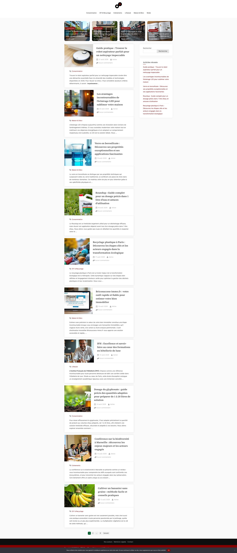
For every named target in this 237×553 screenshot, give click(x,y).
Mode (149, 13)
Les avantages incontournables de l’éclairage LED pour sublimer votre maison (156, 79)
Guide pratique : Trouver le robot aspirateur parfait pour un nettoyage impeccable (112, 51)
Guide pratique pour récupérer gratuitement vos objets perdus (159, 35)
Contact (130, 542)
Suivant (106, 533)
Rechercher (147, 48)
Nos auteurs (108, 542)
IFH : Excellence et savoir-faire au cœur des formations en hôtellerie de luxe (113, 347)
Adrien (114, 59)
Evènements (118, 13)
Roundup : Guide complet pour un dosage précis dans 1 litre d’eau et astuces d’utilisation (155, 98)
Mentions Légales (120, 542)
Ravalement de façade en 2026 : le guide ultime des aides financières (131, 34)
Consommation (91, 13)
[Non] (235, 550)
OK (169, 550)
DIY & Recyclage (105, 13)
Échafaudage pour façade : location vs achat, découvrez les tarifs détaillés (104, 34)
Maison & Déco (139, 13)
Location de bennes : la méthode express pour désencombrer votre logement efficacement (76, 34)
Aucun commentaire (106, 63)
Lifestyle (128, 13)
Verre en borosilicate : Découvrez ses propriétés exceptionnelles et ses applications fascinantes (155, 89)
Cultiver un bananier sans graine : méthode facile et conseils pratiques (112, 492)
